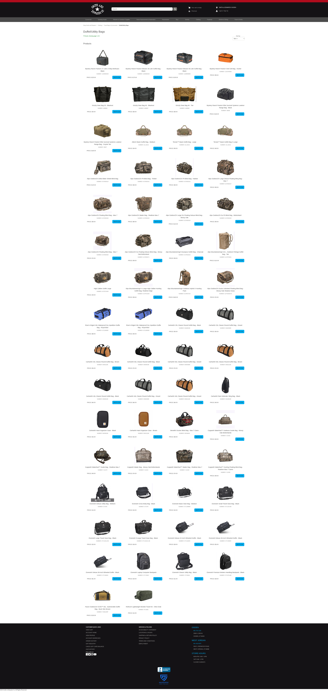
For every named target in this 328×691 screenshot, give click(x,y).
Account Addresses (93, 638)
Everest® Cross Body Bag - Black (143, 504)
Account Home (91, 632)
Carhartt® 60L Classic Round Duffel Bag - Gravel (184, 362)
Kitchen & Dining (223, 19)
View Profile (90, 635)
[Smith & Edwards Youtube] (95, 655)
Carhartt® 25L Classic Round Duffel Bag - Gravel (225, 325)
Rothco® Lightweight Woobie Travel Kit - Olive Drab (143, 607)
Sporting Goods (102, 19)
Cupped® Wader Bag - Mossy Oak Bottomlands (143, 467)
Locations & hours (145, 632)
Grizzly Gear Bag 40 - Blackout (143, 105)
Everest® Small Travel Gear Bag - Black (225, 504)
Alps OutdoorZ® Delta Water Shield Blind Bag (102, 179)
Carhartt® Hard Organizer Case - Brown (143, 430)
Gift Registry (91, 643)
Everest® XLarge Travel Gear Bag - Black (143, 538)
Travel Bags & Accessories (110, 25)
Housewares (165, 19)
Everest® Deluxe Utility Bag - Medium (102, 504)
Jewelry (187, 19)
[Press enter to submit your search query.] (175, 9)
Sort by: (238, 36)
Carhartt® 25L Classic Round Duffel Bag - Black (184, 325)
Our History (90, 649)
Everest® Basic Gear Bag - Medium (184, 504)
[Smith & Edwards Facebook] (87, 655)
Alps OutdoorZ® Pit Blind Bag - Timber (143, 179)
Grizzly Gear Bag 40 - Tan (184, 105)
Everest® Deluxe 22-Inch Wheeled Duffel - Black (184, 538)
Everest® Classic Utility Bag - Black (184, 572)
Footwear (209, 19)
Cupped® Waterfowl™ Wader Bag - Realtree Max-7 (184, 467)
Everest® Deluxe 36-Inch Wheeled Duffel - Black (102, 572)
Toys (177, 19)
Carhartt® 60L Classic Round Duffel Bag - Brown (225, 362)
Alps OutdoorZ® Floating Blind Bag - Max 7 (102, 215)
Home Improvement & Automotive (145, 19)
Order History (91, 641)
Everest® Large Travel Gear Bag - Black (102, 538)
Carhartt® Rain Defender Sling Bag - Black (225, 396)
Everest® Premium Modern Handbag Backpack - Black (225, 572)
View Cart (89, 630)
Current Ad (88, 19)
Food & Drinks (239, 19)
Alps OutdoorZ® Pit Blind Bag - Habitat (184, 179)
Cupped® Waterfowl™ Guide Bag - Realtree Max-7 (102, 467)
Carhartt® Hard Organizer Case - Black (102, 430)
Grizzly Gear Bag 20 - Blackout (102, 105)
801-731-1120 (197, 630)
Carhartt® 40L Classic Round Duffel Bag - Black (102, 396)
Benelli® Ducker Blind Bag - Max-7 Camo (184, 430)
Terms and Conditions (147, 641)
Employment (143, 643)
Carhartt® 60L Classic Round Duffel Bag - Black (143, 362)
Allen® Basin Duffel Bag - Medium (143, 142)
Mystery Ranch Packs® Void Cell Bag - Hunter (225, 69)
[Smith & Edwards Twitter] (89, 655)
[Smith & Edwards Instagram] (92, 655)
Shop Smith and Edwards (89, 25)
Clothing (198, 19)
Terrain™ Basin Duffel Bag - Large (184, 142)
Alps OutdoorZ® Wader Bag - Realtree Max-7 (143, 215)
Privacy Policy (144, 638)
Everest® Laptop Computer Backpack (143, 572)
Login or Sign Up (223, 11)
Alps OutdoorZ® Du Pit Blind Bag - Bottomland (225, 215)
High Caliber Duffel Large (102, 288)
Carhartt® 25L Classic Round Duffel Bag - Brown (102, 362)
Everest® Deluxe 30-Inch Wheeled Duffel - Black (225, 538)
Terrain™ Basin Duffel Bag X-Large (226, 142)
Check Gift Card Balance (95, 646)
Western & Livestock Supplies (121, 19)
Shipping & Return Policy (148, 635)
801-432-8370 (197, 643)
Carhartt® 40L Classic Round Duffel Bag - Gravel (143, 396)
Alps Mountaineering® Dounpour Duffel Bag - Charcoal (184, 252)
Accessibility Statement (147, 630)
